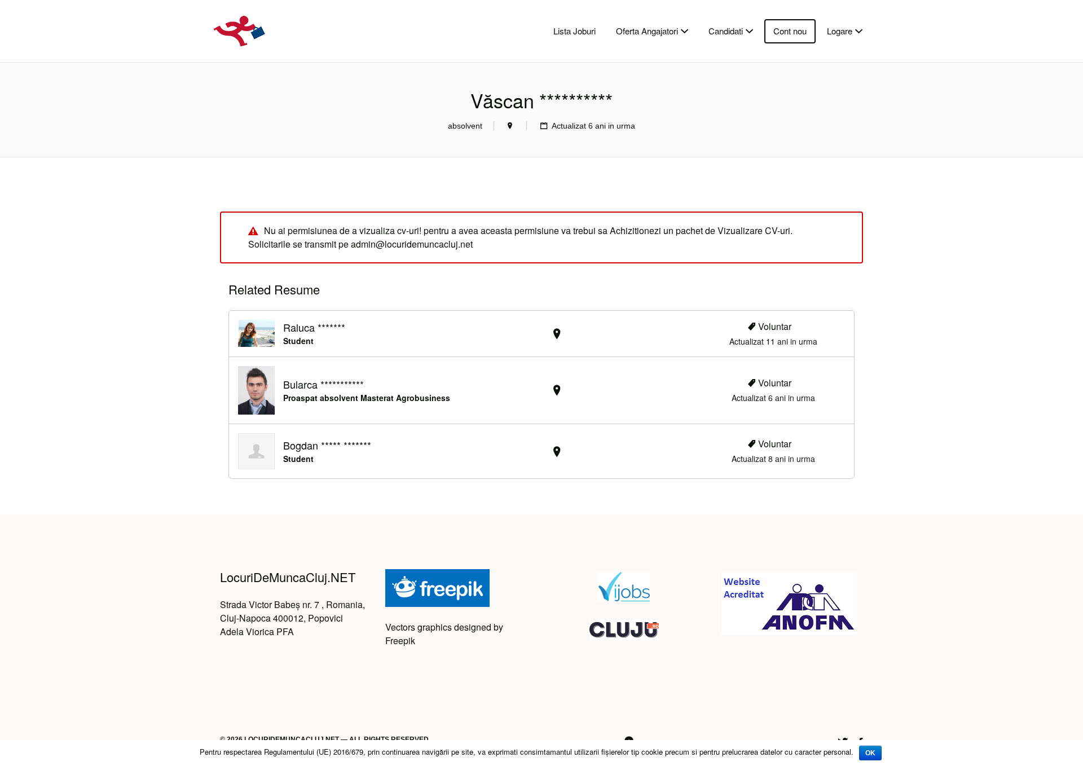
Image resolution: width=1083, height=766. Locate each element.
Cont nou (790, 31)
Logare (839, 31)
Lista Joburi (574, 31)
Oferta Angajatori (647, 31)
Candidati (725, 31)
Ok (870, 753)
